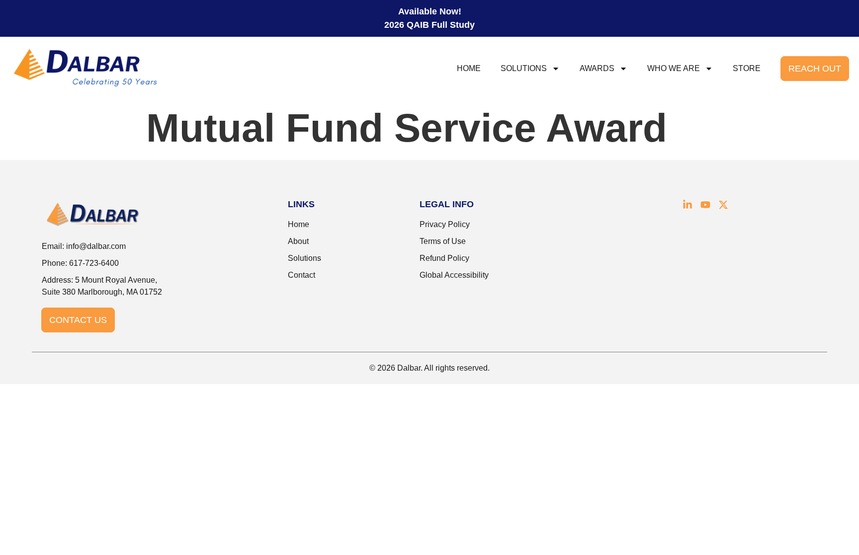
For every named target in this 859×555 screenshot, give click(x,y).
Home (469, 68)
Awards (597, 68)
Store (747, 68)
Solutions (524, 68)
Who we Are (673, 68)
